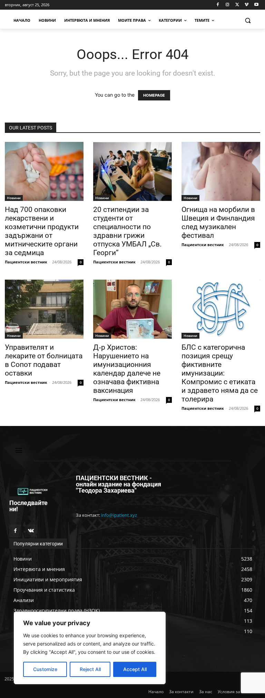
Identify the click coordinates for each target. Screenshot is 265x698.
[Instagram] (228, 5)
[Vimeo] (247, 5)
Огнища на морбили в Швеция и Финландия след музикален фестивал (218, 222)
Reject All (90, 669)
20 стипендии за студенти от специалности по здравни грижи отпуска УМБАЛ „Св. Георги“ (127, 231)
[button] (247, 20)
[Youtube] (256, 5)
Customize (45, 669)
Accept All (135, 669)
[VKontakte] (31, 531)
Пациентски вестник (26, 261)
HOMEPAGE (154, 95)
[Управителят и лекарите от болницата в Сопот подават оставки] (44, 309)
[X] (237, 5)
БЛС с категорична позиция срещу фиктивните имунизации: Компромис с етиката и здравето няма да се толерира (219, 373)
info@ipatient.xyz (119, 515)
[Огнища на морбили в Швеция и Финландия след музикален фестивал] (220, 171)
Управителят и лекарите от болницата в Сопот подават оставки (43, 360)
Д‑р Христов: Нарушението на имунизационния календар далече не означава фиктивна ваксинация (126, 369)
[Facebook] (218, 5)
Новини (14, 197)
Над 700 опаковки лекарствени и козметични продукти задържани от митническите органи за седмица (42, 231)
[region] (90, 648)
